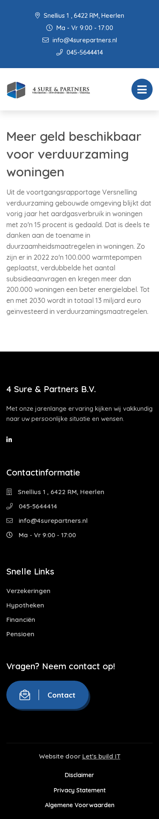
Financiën (20, 620)
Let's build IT (101, 756)
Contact (61, 694)
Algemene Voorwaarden (79, 805)
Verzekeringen (28, 591)
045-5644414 (84, 52)
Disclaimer (79, 775)
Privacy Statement (80, 790)
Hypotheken (25, 605)
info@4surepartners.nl (84, 40)
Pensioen (20, 634)
